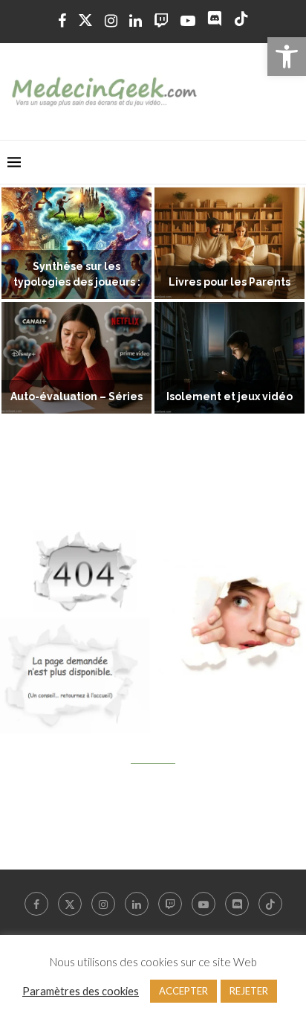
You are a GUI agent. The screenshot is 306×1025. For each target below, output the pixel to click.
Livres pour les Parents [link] (229, 282)
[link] (286, 56)
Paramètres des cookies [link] (80, 991)
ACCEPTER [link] (183, 991)
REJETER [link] (249, 991)
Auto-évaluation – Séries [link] (76, 396)
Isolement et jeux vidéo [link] (229, 396)
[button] (20, 301)
